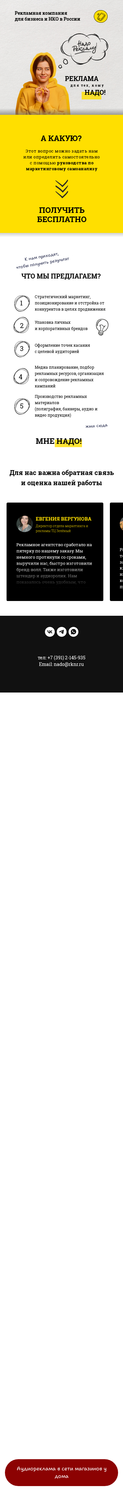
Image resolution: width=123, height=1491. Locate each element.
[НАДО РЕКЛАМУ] (50, 632)
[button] (62, 214)
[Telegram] (62, 632)
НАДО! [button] (69, 441)
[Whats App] (73, 632)
